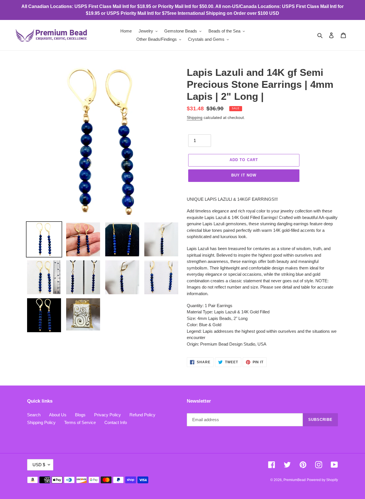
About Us (57, 414)
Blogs (80, 414)
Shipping (194, 117)
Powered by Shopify (322, 480)
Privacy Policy (107, 414)
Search (33, 414)
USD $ (39, 464)
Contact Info (115, 422)
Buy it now (243, 175)
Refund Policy (142, 414)
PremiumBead (294, 480)
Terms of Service (80, 422)
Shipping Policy (41, 422)
